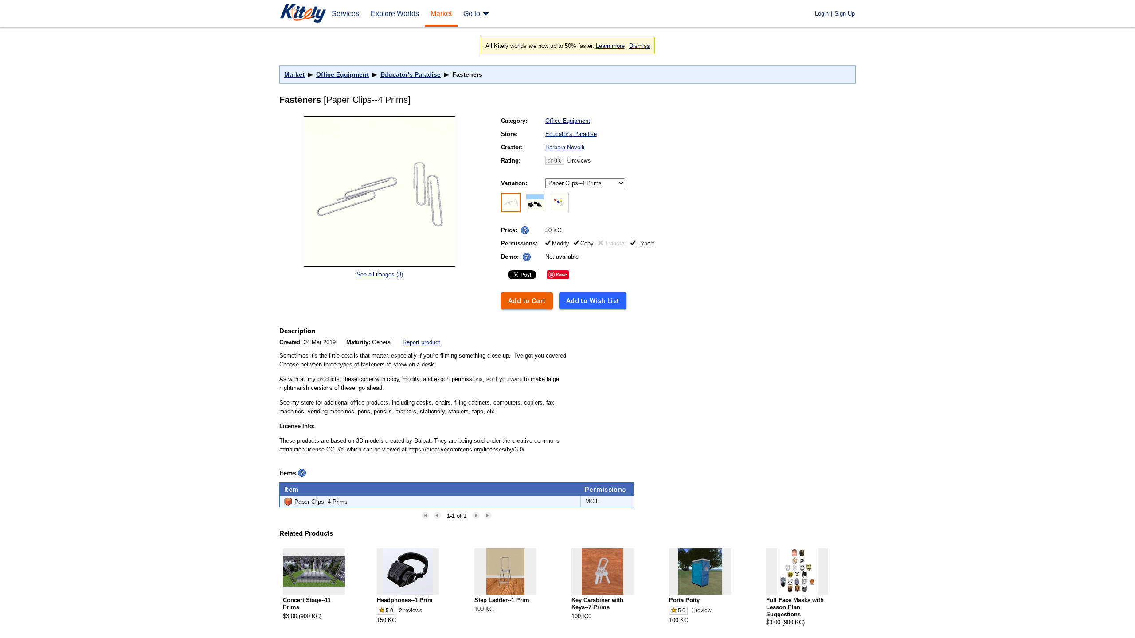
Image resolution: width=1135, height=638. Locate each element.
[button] (525, 230)
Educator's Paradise (410, 74)
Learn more (610, 46)
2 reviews (410, 610)
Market (294, 74)
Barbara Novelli (564, 147)
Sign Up (844, 13)
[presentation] (523, 228)
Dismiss (639, 46)
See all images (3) (379, 274)
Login (822, 13)
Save (561, 274)
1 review (701, 610)
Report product (421, 342)
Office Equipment (342, 74)
